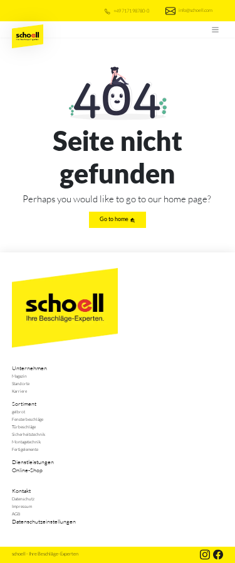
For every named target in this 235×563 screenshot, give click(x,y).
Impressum (22, 506)
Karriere (19, 390)
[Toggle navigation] (215, 29)
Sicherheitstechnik (28, 433)
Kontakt (21, 490)
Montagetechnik (26, 441)
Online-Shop (27, 469)
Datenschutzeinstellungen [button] (44, 521)
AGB (16, 513)
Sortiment (24, 403)
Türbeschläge (24, 426)
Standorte (20, 383)
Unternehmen (29, 367)
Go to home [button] (115, 218)
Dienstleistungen (33, 461)
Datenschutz (23, 498)
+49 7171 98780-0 (131, 10)
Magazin (19, 375)
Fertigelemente (25, 449)
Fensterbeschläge (27, 418)
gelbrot (18, 411)
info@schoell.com (195, 9)
